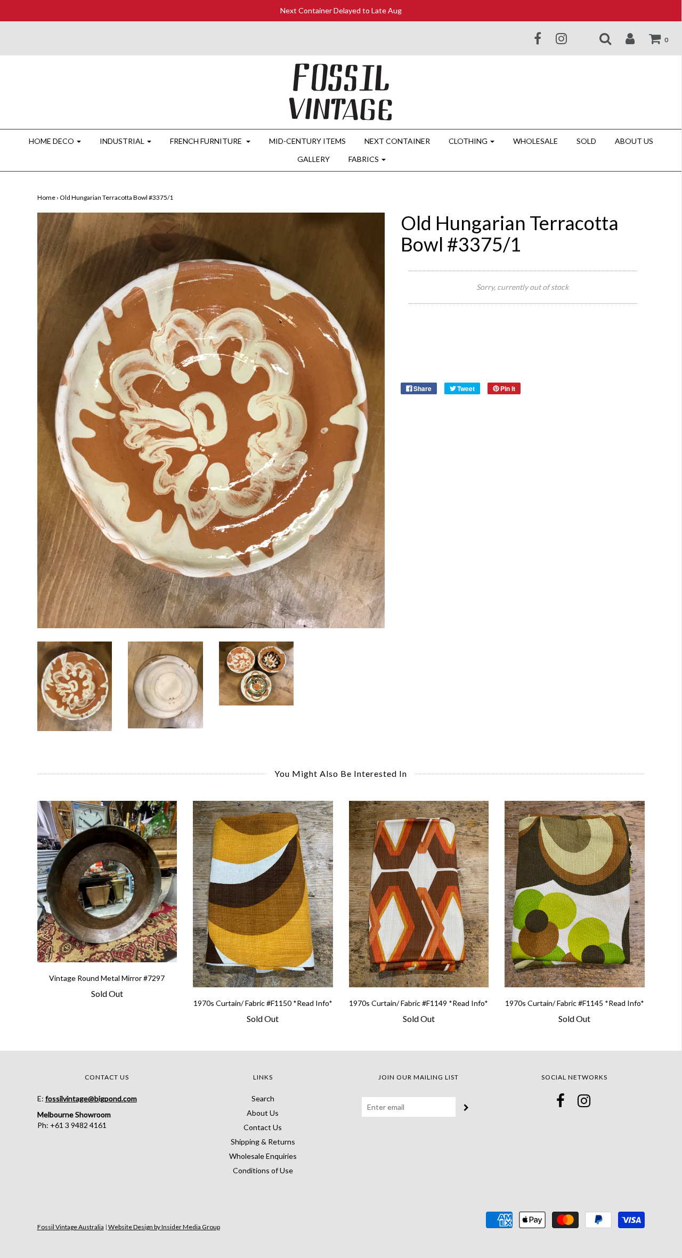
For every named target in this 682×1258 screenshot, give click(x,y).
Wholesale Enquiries (263, 1155)
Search (262, 1098)
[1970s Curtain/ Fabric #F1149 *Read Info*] (419, 894)
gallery (313, 159)
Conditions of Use (263, 1170)
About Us (634, 140)
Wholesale (535, 140)
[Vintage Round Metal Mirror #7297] (107, 881)
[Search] (598, 38)
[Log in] (623, 38)
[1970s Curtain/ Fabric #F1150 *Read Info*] (263, 894)
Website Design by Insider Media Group (164, 1227)
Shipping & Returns (263, 1141)
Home (46, 197)
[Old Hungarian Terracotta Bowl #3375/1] (74, 684)
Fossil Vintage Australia (70, 1227)
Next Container (397, 140)
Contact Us (262, 1127)
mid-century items (307, 140)
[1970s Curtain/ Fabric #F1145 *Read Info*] (575, 894)
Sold (586, 140)
